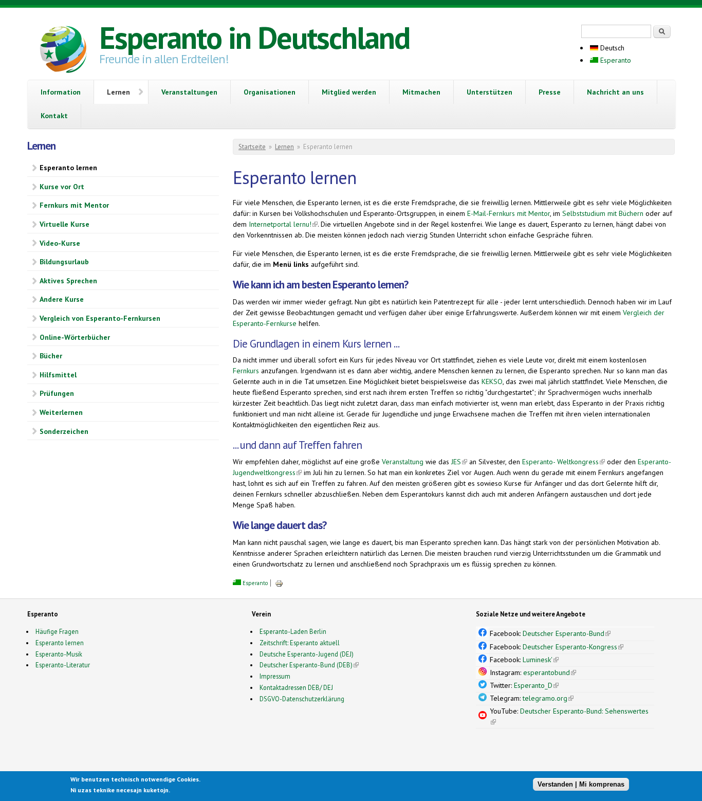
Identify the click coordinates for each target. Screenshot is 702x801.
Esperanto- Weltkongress (563, 461)
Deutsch (611, 47)
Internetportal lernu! (283, 224)
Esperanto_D (536, 685)
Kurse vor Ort (62, 186)
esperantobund (549, 672)
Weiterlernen (61, 412)
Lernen (118, 92)
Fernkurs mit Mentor (74, 205)
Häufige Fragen (57, 631)
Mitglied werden (349, 92)
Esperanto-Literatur (62, 665)
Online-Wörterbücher (75, 337)
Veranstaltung (402, 461)
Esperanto (614, 60)
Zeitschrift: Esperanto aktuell (300, 643)
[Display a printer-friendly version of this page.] (279, 583)
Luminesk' (541, 659)
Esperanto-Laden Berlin (293, 631)
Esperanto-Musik (58, 654)
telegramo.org (548, 698)
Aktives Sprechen (68, 280)
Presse (550, 92)
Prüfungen (57, 393)
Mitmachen (421, 92)
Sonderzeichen (64, 431)
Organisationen (269, 92)
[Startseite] (63, 51)
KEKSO (492, 381)
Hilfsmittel (58, 374)
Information (61, 92)
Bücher (51, 355)
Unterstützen (489, 92)
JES (459, 461)
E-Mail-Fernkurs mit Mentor (508, 213)
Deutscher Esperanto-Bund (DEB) (306, 665)
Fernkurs (246, 370)
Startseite (252, 146)
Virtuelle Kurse (64, 224)
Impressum (275, 676)
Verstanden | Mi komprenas (581, 784)
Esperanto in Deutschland (254, 37)
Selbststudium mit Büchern (602, 213)
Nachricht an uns (615, 92)
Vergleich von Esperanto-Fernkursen (100, 318)
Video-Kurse (60, 243)
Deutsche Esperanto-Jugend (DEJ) (307, 654)
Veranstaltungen (189, 92)
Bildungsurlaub (64, 261)
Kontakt (54, 115)
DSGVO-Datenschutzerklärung (302, 699)
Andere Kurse (62, 299)
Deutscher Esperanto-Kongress (573, 646)
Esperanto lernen (68, 167)
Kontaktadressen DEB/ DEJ (296, 687)
